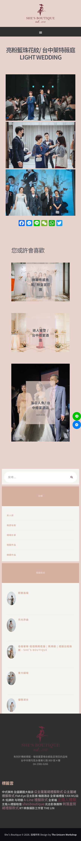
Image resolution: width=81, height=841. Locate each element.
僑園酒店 (44, 796)
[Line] (77, 416)
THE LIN (49, 808)
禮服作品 (11, 544)
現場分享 (11, 534)
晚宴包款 (11, 525)
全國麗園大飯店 (24, 792)
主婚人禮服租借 (12, 804)
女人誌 (10, 515)
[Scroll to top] (58, 179)
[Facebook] (21, 223)
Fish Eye (20, 796)
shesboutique (33, 803)
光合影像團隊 (53, 804)
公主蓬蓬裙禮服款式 (48, 791)
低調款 (9, 800)
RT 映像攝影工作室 (31, 808)
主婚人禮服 (66, 799)
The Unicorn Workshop (64, 834)
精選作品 (11, 554)
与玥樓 (19, 800)
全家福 (52, 800)
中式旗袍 (7, 792)
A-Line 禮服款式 (36, 799)
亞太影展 (32, 796)
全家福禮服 (57, 796)
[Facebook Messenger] (77, 424)
